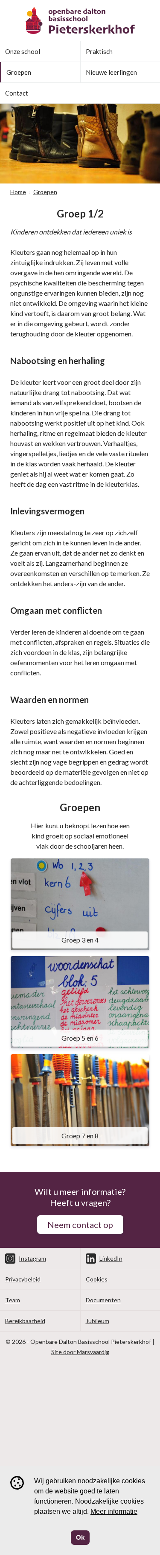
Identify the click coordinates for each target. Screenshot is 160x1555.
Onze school (22, 51)
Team (12, 1300)
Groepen (18, 72)
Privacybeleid (23, 1279)
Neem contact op (80, 1224)
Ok (80, 1537)
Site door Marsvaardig (80, 1351)
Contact (16, 93)
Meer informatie (113, 1511)
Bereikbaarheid (25, 1320)
